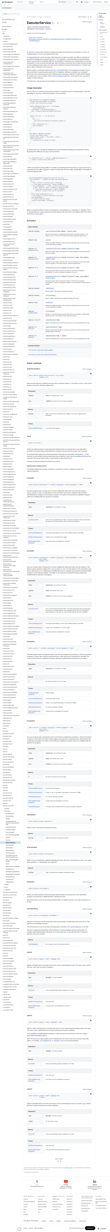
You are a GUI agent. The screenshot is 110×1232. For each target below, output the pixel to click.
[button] (10, 29)
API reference (7, 8)
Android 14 (69, 1206)
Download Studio (85, 1208)
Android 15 (69, 1204)
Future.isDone (31, 493)
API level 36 (89, 436)
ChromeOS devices (57, 1204)
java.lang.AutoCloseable (45, 350)
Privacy (40, 1209)
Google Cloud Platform (70, 1221)
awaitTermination (51, 231)
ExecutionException (35, 707)
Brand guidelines (38, 1228)
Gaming (40, 1199)
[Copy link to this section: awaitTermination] (41, 369)
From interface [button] (41, 350)
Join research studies (101, 1208)
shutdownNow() (59, 61)
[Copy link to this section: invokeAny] (36, 642)
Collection (56, 248)
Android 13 (69, 1209)
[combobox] (66, 1)
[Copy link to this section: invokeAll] (35, 478)
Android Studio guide (86, 1200)
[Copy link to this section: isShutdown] (37, 815)
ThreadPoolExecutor (34, 40)
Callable (69, 248)
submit (48, 320)
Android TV (55, 1209)
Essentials (20, 2)
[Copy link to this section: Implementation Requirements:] (48, 466)
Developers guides (86, 1203)
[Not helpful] (90, 17)
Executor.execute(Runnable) (59, 70)
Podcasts (26, 1214)
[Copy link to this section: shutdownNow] (39, 909)
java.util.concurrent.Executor (47, 354)
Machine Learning (42, 1201)
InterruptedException (35, 428)
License (31, 1228)
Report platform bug (101, 1199)
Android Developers (31, 17)
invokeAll (49, 248)
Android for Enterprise (29, 1201)
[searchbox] (11, 14)
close (47, 240)
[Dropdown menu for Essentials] (25, 2)
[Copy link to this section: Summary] (37, 221)
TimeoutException (34, 806)
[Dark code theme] (91, 98)
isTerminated (50, 295)
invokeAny (49, 267)
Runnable (34, 313)
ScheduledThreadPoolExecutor (73, 39)
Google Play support (101, 1205)
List (29, 250)
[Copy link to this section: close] (32, 436)
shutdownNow (49, 311)
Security (26, 1204)
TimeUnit (69, 231)
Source (25, 1206)
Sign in (106, 2)
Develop (31, 2)
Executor (48, 29)
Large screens (56, 1199)
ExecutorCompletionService (61, 76)
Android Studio (97, 2)
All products (82, 1221)
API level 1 (89, 21)
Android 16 (69, 1201)
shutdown (48, 302)
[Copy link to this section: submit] (33, 952)
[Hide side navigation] (19, 1229)
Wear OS (54, 1201)
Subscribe (90, 1228)
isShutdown (49, 288)
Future (85, 52)
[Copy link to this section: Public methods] (43, 363)
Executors (33, 81)
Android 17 (69, 1199)
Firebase (58, 1221)
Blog (25, 1212)
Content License (68, 1167)
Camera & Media (42, 1206)
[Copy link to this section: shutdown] (36, 882)
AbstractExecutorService (35, 39)
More (41, 2)
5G (39, 1212)
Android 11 (69, 1214)
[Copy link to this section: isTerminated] (38, 847)
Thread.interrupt (60, 932)
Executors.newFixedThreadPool (45, 93)
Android (26, 1199)
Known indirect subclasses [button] (55, 39)
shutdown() (62, 59)
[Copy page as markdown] (57, 23)
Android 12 (69, 1212)
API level (4, 31)
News (25, 1209)
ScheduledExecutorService (57, 39)
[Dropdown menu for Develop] (36, 2)
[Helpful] (88, 17)
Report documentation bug (101, 1202)
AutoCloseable (39, 29)
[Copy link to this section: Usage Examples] (43, 88)
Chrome (51, 1221)
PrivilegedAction (45, 1040)
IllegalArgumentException (33, 693)
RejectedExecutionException (34, 542)
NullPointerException (35, 537)
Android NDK (84, 1211)
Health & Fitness (42, 1204)
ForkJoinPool (46, 39)
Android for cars (56, 1206)
